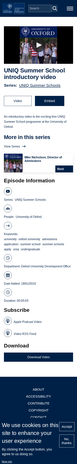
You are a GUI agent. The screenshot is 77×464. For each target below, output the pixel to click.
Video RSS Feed (25, 333)
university (10, 239)
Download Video (38, 357)
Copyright (39, 410)
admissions (49, 239)
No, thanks (67, 441)
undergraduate (30, 249)
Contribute (39, 403)
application (11, 244)
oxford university (29, 239)
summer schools (53, 244)
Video (17, 101)
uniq (16, 249)
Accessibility (38, 396)
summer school (30, 244)
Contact (38, 417)
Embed (49, 101)
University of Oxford (29, 216)
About (38, 389)
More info (7, 461)
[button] (39, 45)
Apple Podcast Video (28, 321)
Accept (67, 427)
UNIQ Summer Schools (40, 85)
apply (7, 249)
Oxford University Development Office (46, 266)
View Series (12, 146)
